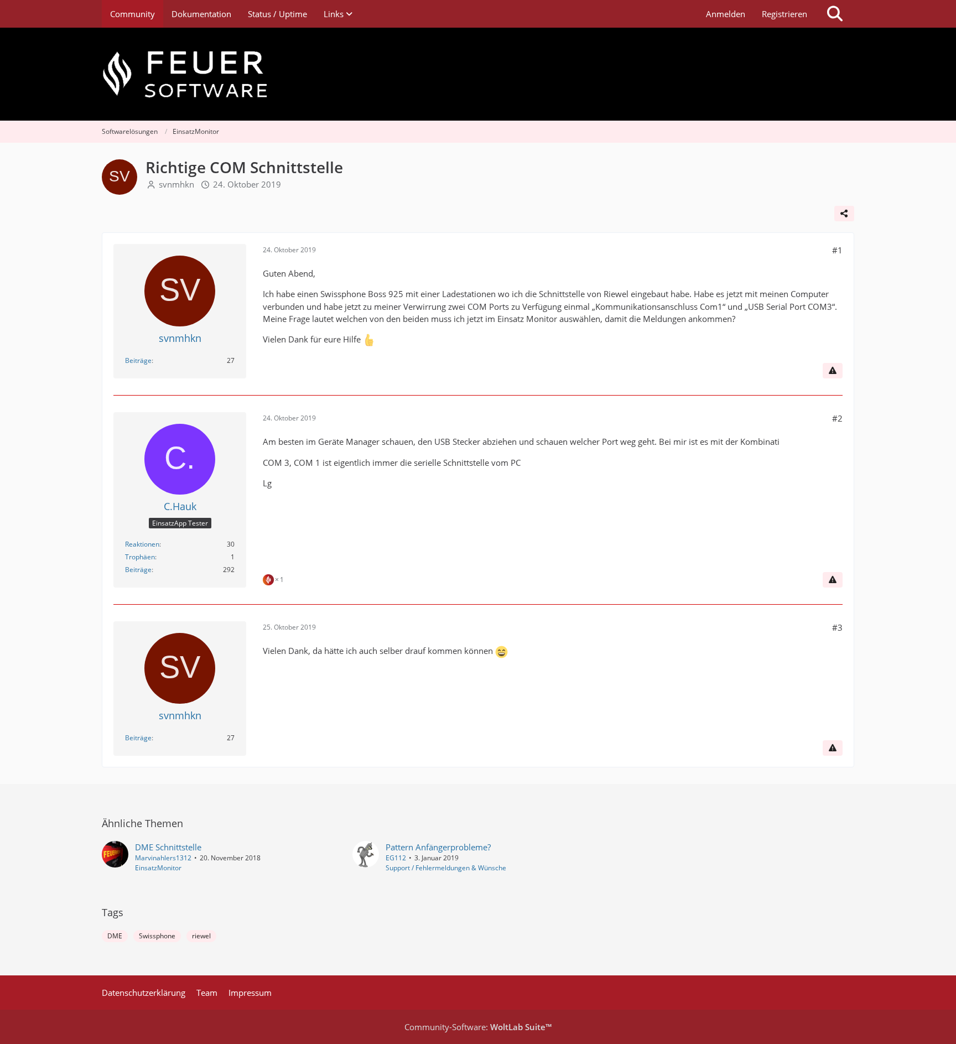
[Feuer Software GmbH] (478, 74)
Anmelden (725, 13)
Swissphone (157, 936)
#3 (837, 627)
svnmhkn (176, 184)
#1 (837, 250)
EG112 (396, 858)
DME (114, 936)
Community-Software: (478, 1026)
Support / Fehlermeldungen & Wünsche (446, 867)
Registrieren (784, 13)
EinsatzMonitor (158, 867)
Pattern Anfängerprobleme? (438, 847)
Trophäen (140, 557)
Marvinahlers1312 (163, 858)
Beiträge (138, 360)
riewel (201, 936)
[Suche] (834, 14)
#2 (837, 418)
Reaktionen (142, 544)
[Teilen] (844, 213)
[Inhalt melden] (833, 370)
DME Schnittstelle (168, 847)
